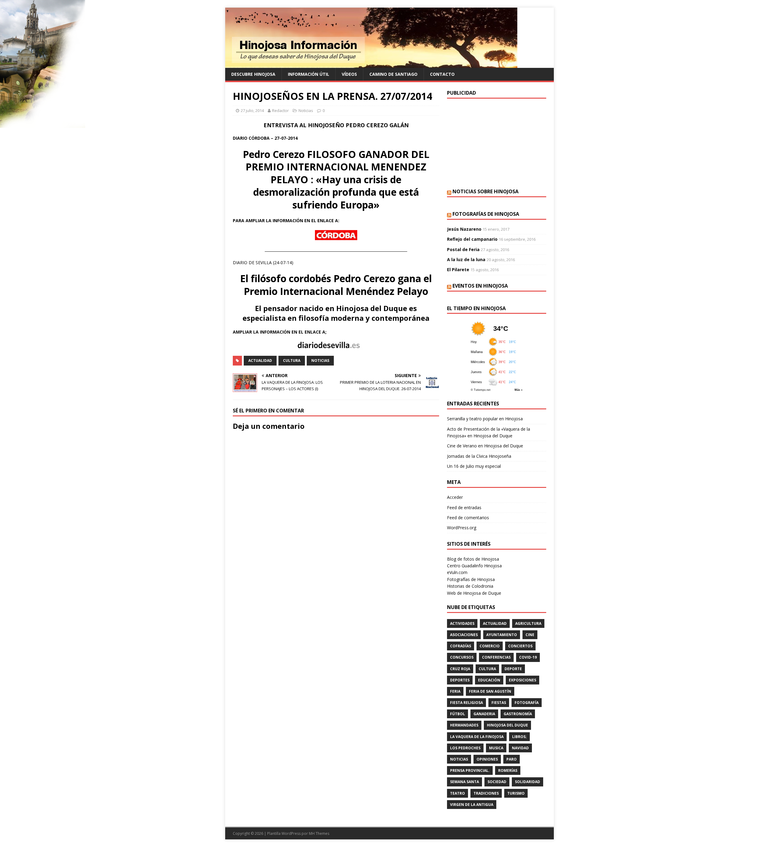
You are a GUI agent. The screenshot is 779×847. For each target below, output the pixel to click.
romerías (507, 770)
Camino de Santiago (393, 74)
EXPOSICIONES (522, 680)
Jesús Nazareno (464, 229)
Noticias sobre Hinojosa (485, 191)
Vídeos (349, 74)
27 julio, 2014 (252, 110)
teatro (457, 793)
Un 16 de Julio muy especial (474, 466)
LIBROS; (519, 736)
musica (496, 748)
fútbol (457, 713)
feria (455, 691)
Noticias (306, 110)
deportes (460, 680)
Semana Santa (464, 781)
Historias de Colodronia (470, 586)
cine (530, 634)
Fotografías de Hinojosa (485, 214)
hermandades (464, 725)
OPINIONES (487, 759)
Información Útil (308, 74)
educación (489, 680)
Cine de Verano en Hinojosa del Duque (485, 446)
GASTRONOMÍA (518, 713)
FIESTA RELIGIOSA (466, 702)
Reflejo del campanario (472, 239)
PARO (511, 759)
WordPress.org (461, 527)
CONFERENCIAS (496, 657)
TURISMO (516, 793)
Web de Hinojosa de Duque (474, 593)
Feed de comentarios (468, 517)
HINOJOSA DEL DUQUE (507, 725)
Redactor (280, 110)
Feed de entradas (464, 507)
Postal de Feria (463, 249)
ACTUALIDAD (260, 360)
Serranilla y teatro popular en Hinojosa (485, 419)
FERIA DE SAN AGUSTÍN (490, 691)
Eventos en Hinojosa (480, 285)
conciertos (520, 646)
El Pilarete (458, 269)
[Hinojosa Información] (371, 64)
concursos (461, 657)
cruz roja (460, 668)
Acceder (455, 497)
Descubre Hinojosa (253, 74)
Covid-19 (528, 657)
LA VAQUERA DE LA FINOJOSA (477, 736)
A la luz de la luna (466, 259)
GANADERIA (484, 713)
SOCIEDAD (496, 781)
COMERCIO (490, 646)
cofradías (460, 646)
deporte (513, 668)
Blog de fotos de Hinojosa (473, 559)
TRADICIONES (486, 793)
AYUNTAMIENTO (501, 634)
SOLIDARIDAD (527, 781)
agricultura (528, 623)
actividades (462, 623)
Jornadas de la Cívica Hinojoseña (479, 456)
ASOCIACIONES (464, 634)
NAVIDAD (520, 748)
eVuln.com (457, 572)
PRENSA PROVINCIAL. (470, 770)
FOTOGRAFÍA (527, 702)
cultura (291, 360)
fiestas (498, 702)
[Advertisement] (496, 143)
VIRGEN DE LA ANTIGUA (471, 804)
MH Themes (319, 833)
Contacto (442, 74)
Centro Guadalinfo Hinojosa (474, 566)
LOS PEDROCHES (465, 748)
